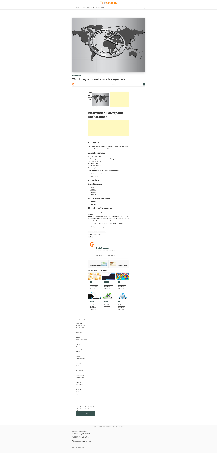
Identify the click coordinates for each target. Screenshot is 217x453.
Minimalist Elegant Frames (81, 325)
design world (91, 232)
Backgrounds (77, 7)
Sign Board (78, 346)
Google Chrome (88, 441)
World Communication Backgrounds (121, 306)
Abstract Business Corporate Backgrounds (94, 306)
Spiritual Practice (79, 379)
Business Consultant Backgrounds (108, 285)
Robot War (78, 391)
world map (90, 236)
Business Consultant (80, 332)
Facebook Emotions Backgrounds (122, 285)
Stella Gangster (77, 84)
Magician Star (78, 351)
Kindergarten (78, 353)
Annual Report (79, 330)
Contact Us (121, 426)
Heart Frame (78, 356)
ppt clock (90, 234)
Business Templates (90, 7)
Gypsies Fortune (79, 382)
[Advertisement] (119, 99)
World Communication (80, 370)
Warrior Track (79, 389)
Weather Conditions (80, 368)
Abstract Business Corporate (81, 339)
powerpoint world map (101, 232)
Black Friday (78, 337)
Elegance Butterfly (79, 363)
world (99, 234)
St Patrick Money (79, 372)
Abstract (92, 301)
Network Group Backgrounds (107, 305)
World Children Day (79, 384)
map (95, 232)
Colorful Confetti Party (80, 358)
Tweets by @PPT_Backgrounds (81, 319)
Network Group (79, 349)
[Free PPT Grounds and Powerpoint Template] (108, 2)
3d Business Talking (80, 375)
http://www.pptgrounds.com (102, 255)
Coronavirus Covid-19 (80, 327)
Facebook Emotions (80, 334)
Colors (84, 7)
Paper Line (78, 344)
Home (73, 7)
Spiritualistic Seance (80, 377)
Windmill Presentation (80, 387)
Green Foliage (78, 360)
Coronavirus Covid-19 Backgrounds (94, 285)
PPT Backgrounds (78, 449)
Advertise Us (98, 7)
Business (74, 75)
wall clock (95, 234)
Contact (103, 7)
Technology (79, 75)
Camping (78, 365)
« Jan (84, 417)
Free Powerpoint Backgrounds (104, 426)
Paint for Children (79, 342)
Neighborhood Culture (80, 394)
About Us (115, 426)
